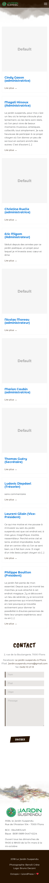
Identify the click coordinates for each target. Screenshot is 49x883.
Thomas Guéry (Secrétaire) (16, 460)
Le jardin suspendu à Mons (30, 660)
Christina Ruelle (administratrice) (17, 210)
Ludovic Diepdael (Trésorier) (18, 485)
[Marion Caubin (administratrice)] (24, 360)
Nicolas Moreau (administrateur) (17, 321)
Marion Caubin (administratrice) (17, 390)
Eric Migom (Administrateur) (17, 235)
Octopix (14, 874)
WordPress (27, 874)
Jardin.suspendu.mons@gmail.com (28, 663)
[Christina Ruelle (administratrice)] (24, 180)
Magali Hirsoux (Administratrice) (18, 104)
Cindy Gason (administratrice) (17, 79)
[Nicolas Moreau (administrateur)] (24, 291)
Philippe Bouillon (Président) (18, 574)
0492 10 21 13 (27, 667)
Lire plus (11, 88)
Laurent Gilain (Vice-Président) (20, 515)
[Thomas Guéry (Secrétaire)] (24, 430)
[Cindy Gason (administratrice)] (24, 49)
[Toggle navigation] (45, 4)
